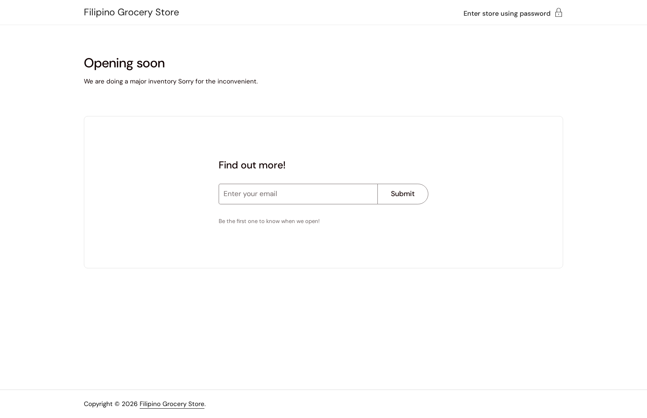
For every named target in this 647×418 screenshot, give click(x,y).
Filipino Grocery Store (131, 12)
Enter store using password (507, 13)
